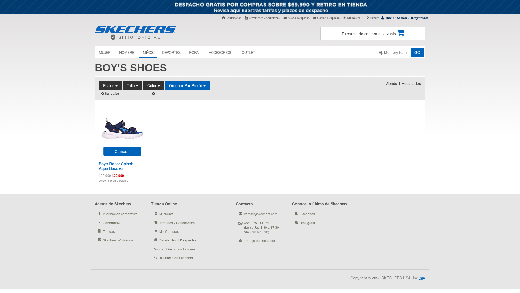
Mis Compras (169, 231)
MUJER (104, 52)
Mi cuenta (166, 213)
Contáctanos (233, 18)
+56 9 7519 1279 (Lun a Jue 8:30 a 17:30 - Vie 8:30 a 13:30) (262, 227)
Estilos (109, 85)
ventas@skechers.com (260, 213)
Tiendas (374, 18)
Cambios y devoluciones (177, 249)
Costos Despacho (328, 18)
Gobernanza (112, 222)
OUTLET (248, 52)
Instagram (307, 222)
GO (417, 52)
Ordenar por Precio (186, 85)
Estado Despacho (298, 18)
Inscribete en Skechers (176, 257)
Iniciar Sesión (396, 18)
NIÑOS (148, 52)
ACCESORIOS (220, 52)
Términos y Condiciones (264, 18)
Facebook (307, 213)
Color (152, 85)
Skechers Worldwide (118, 240)
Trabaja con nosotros (259, 240)
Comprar (122, 151)
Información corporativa (120, 213)
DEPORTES (171, 52)
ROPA (193, 52)
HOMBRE (126, 52)
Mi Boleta (353, 18)
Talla (131, 85)
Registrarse (419, 18)
